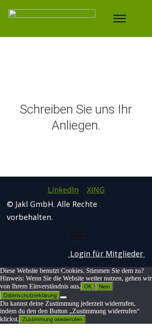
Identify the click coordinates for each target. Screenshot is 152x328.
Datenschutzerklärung (30, 295)
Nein (104, 286)
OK (88, 286)
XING (96, 190)
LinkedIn (63, 190)
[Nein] (63, 297)
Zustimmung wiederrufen (52, 319)
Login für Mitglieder (106, 254)
